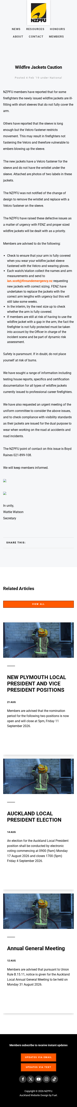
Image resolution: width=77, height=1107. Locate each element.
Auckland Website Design (34, 1095)
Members (56, 36)
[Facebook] (22, 1079)
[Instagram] (46, 1079)
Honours (57, 29)
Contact (36, 36)
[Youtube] (38, 1079)
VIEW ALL (67, 603)
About (18, 36)
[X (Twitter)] (30, 1079)
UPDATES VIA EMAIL (38, 1055)
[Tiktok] (54, 1079)
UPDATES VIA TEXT (38, 1065)
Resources (35, 29)
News (16, 29)
